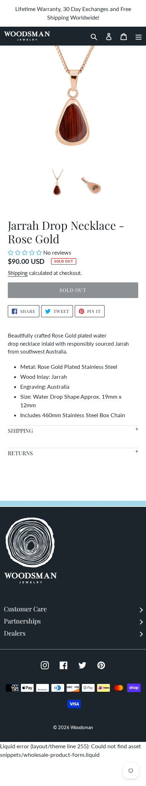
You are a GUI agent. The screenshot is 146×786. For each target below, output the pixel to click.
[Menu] (136, 36)
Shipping (18, 273)
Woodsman (82, 727)
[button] (25, 252)
